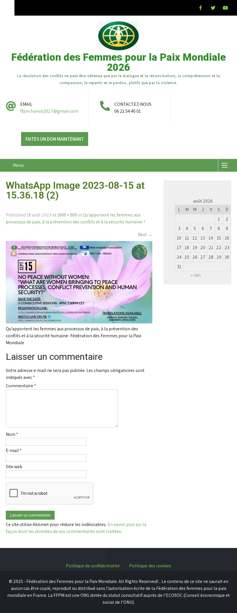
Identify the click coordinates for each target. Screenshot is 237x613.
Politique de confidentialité (93, 566)
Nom (12, 434)
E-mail (14, 450)
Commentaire (21, 386)
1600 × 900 (67, 215)
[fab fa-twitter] (213, 8)
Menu (18, 165)
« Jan (196, 275)
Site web (14, 467)
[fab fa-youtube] (225, 8)
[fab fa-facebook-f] (200, 8)
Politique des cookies (150, 566)
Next (145, 235)
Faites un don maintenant (54, 139)
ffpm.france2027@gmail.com (49, 111)
